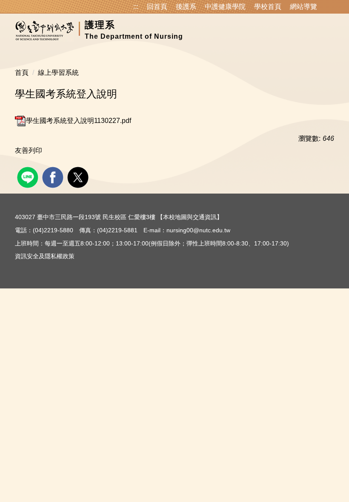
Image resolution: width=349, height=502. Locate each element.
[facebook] (54, 176)
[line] (28, 176)
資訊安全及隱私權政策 (44, 256)
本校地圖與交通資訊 (190, 217)
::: (135, 6)
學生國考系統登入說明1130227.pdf (78, 120)
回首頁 (157, 6)
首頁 (22, 72)
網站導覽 (303, 6)
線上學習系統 (58, 72)
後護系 (186, 6)
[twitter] (79, 176)
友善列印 (28, 150)
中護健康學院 (225, 6)
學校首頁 (267, 6)
